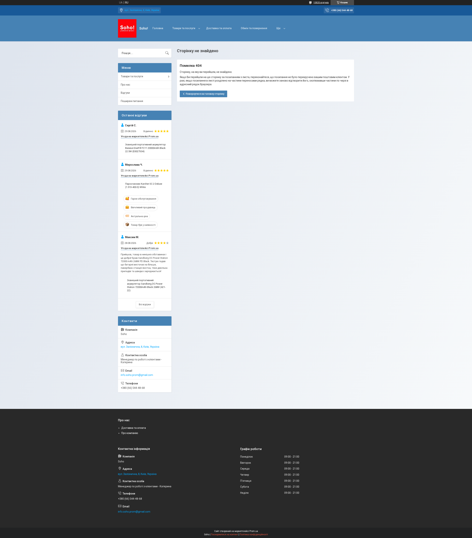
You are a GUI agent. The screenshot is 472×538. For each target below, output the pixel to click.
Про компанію (129, 433)
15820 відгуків (321, 2)
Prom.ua (253, 531)
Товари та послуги (183, 28)
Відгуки (125, 92)
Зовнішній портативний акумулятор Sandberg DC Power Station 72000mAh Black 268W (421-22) (146, 285)
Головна (157, 28)
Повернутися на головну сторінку (205, 93)
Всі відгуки (145, 304)
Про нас (125, 84)
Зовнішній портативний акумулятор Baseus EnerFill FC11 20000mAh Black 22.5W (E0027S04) (145, 148)
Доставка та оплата (219, 28)
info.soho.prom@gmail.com (137, 374)
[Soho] (127, 28)
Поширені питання (132, 101)
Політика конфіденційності (254, 534)
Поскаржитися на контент (224, 534)
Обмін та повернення (254, 28)
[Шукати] (167, 53)
